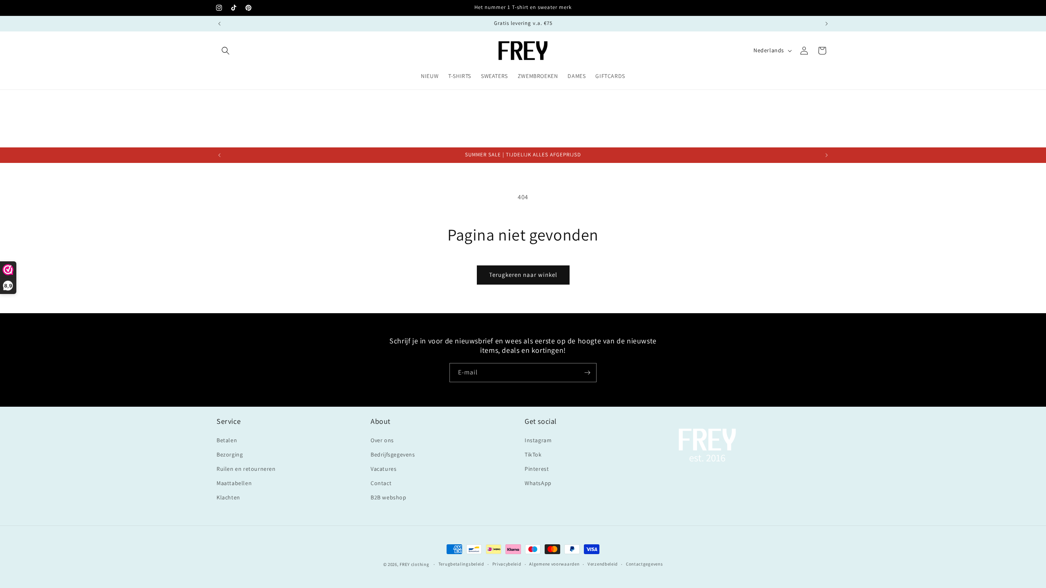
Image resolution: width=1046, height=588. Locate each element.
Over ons (382, 440)
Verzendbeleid (603, 564)
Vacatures (383, 468)
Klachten (228, 497)
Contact (381, 483)
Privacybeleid (506, 564)
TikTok (533, 454)
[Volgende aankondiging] (827, 23)
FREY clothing (414, 564)
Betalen (227, 440)
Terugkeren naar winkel (523, 274)
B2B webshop (389, 497)
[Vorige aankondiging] (219, 23)
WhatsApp (538, 483)
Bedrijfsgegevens (393, 454)
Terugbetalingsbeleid (461, 564)
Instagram (538, 440)
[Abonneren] (587, 372)
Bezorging (230, 454)
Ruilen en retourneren (246, 468)
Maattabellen (234, 483)
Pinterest (537, 468)
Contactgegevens (644, 564)
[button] (226, 51)
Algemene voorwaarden (554, 564)
